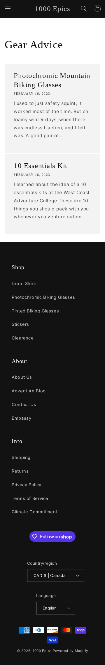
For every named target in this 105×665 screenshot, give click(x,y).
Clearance (23, 338)
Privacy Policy (26, 484)
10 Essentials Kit (40, 165)
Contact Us (24, 404)
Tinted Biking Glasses (35, 311)
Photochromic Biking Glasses (43, 297)
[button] (7, 8)
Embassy (21, 418)
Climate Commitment (34, 511)
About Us (22, 377)
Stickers (20, 324)
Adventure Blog (29, 391)
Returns (20, 471)
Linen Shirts (25, 283)
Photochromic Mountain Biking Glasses (52, 79)
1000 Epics (42, 651)
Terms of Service (30, 498)
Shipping (21, 457)
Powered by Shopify (70, 651)
